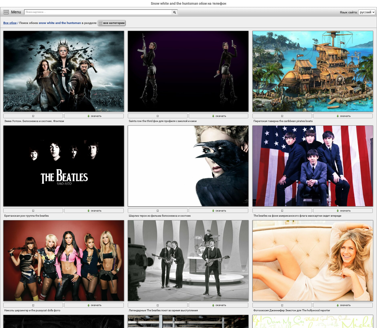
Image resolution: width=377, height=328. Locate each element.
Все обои (9, 23)
